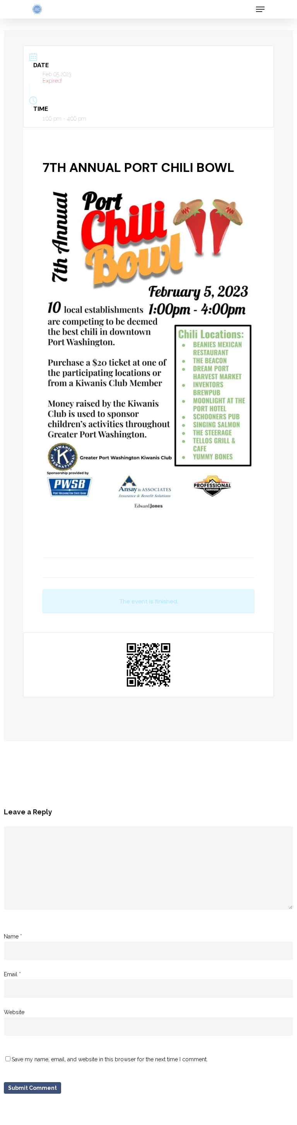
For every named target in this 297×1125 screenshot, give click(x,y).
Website (14, 1012)
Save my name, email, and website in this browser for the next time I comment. (110, 1059)
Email (12, 974)
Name (13, 936)
